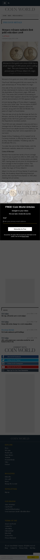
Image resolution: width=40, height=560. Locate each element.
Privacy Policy (25, 236)
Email (5, 218)
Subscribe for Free (20, 229)
